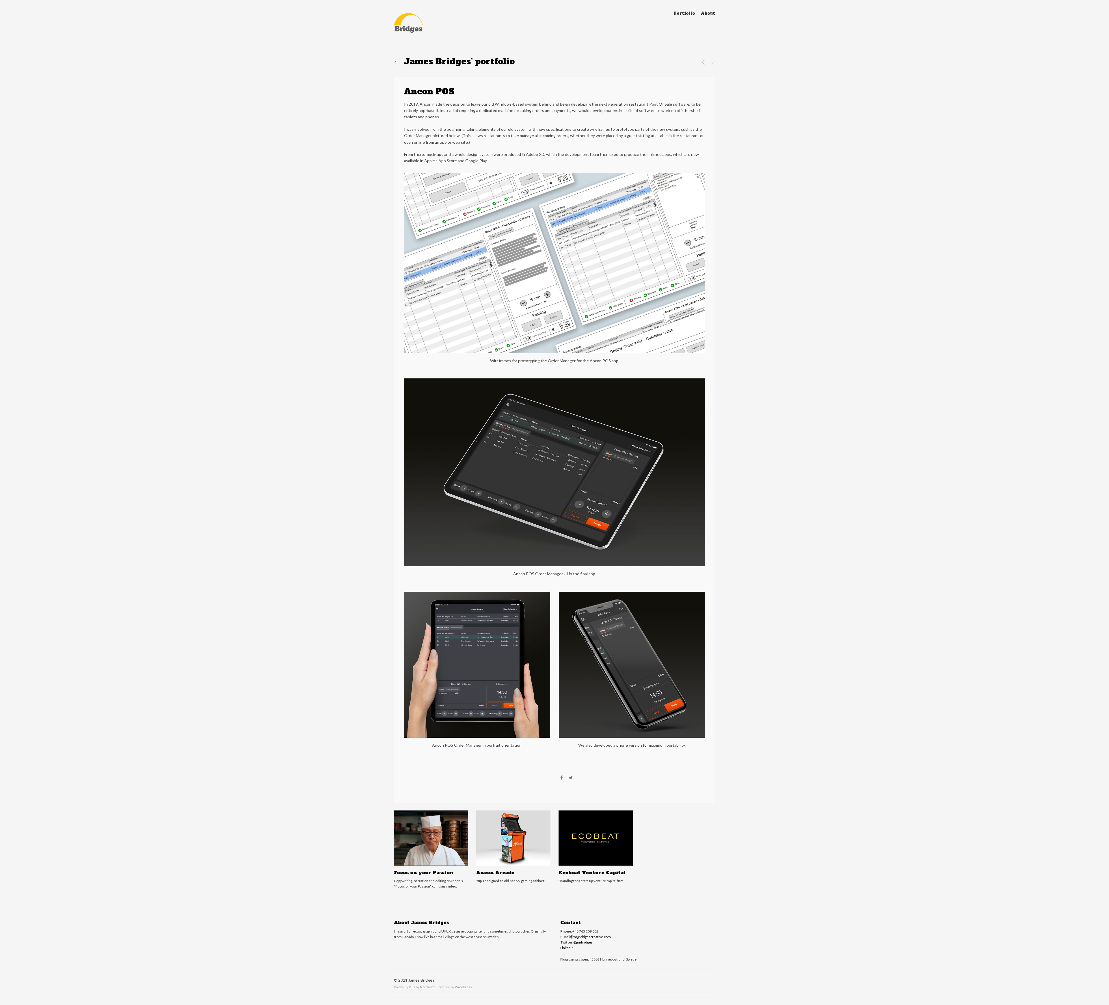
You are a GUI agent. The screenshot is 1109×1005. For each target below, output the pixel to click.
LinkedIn (567, 948)
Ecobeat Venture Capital (592, 872)
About (708, 13)
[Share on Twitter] (570, 777)
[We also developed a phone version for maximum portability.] (632, 595)
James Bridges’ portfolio (454, 61)
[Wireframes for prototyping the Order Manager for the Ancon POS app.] (554, 176)
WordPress (463, 987)
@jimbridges (583, 942)
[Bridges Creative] (408, 24)
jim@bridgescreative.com (591, 937)
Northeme (428, 987)
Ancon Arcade (495, 872)
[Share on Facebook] (561, 777)
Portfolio (684, 13)
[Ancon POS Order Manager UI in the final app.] (554, 381)
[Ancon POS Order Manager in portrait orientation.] (477, 595)
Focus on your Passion (423, 872)
